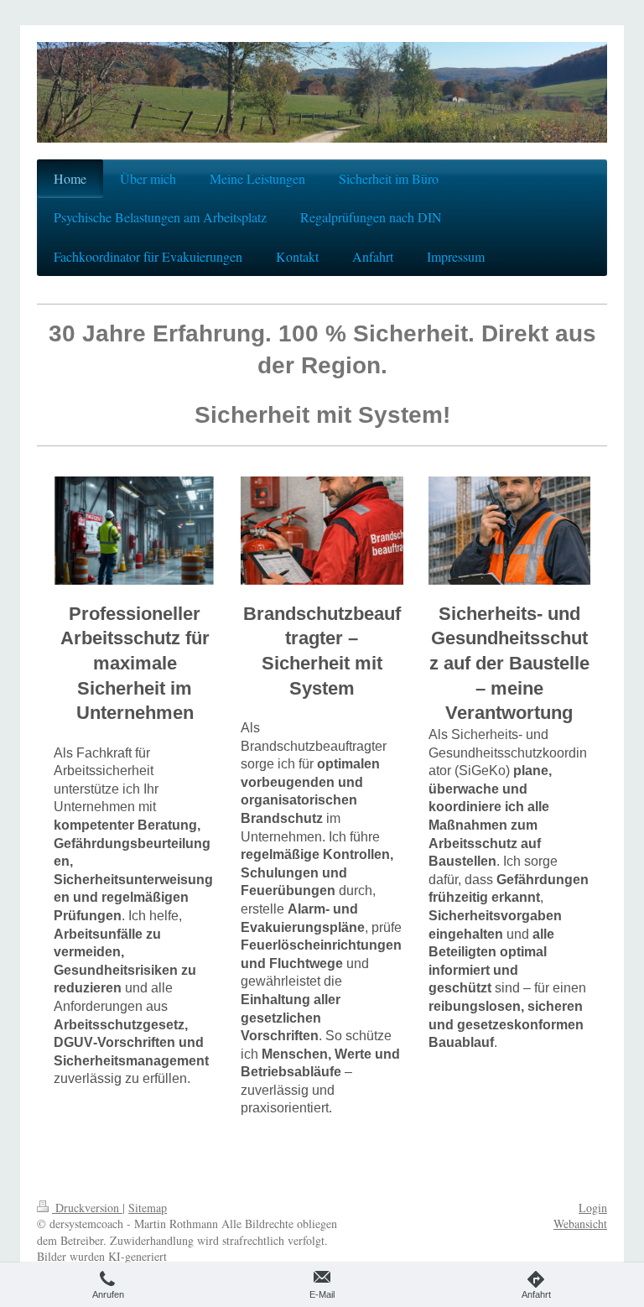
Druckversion (87, 1208)
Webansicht (580, 1223)
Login (593, 1208)
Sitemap (147, 1208)
